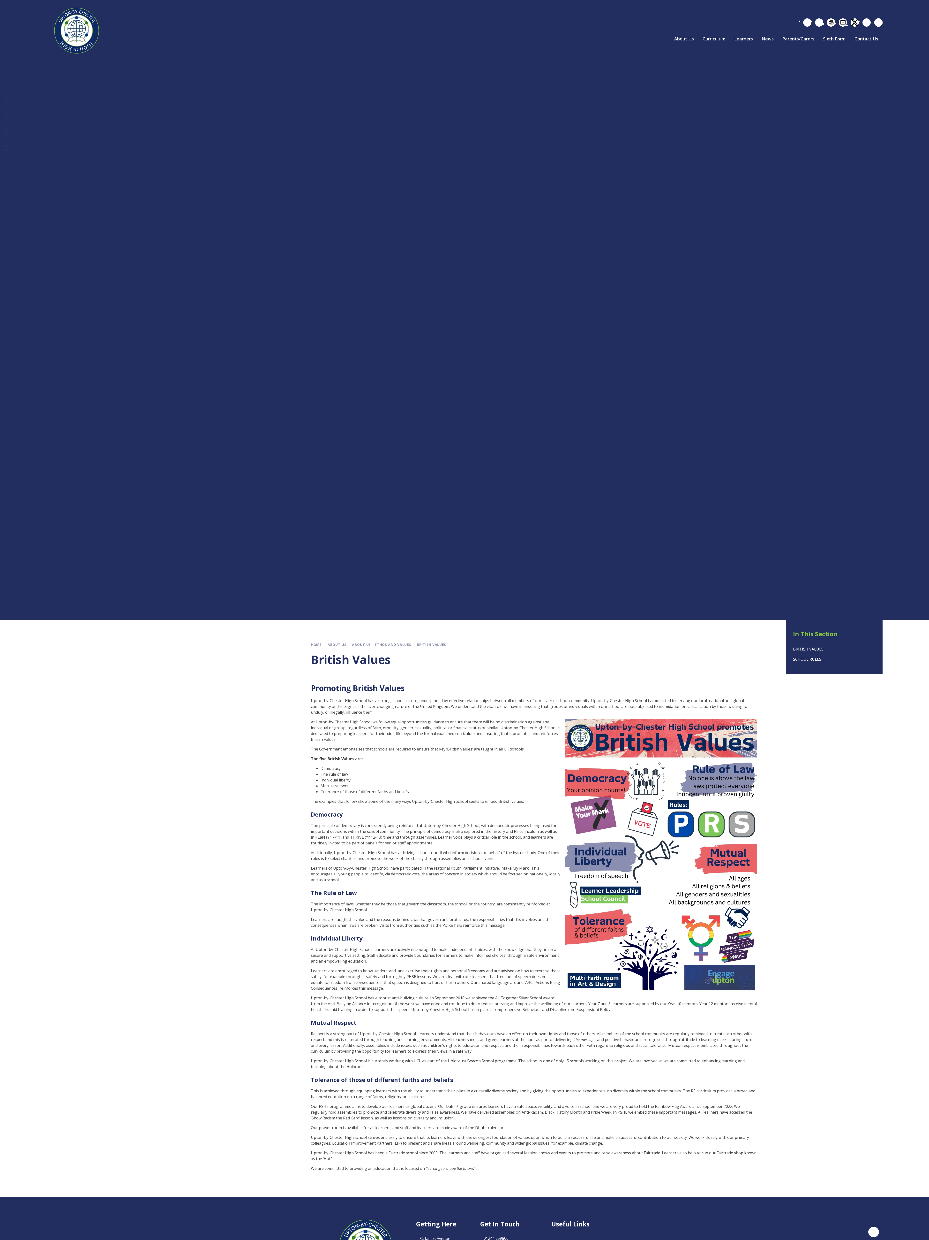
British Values (431, 644)
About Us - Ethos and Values (381, 644)
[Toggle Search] (878, 22)
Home (316, 644)
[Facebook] (866, 22)
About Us (337, 644)
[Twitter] (855, 22)
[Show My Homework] (819, 22)
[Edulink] (807, 22)
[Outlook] (831, 22)
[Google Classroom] (843, 22)
